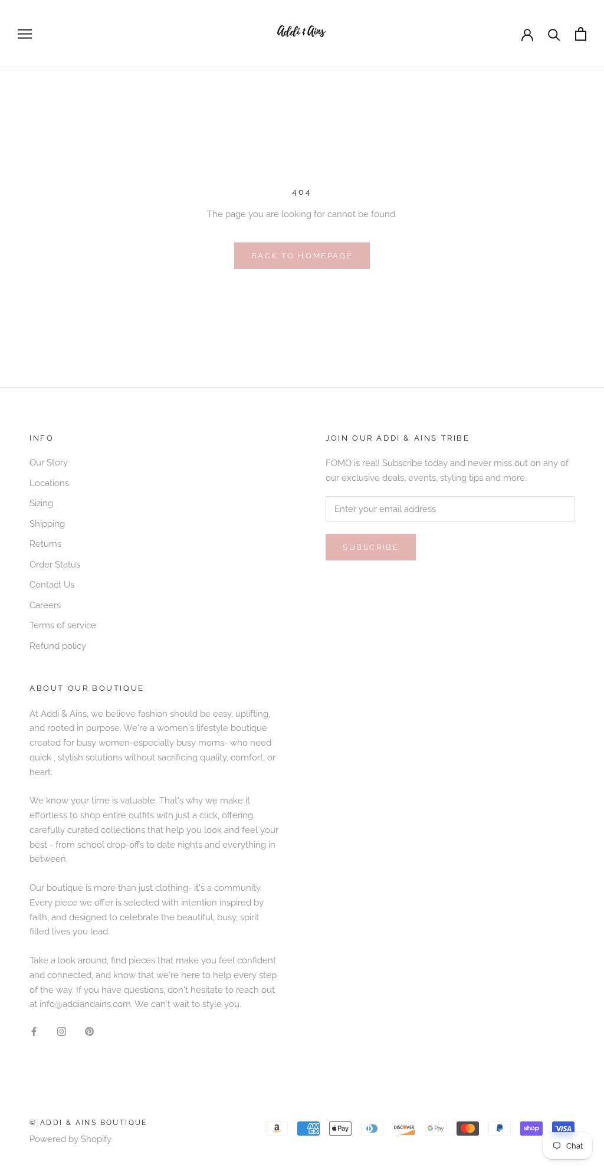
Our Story (48, 462)
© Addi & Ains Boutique (88, 1122)
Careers (45, 605)
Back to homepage (302, 255)
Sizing (41, 503)
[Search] (554, 34)
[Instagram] (61, 1031)
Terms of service (62, 625)
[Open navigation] (25, 34)
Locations (49, 483)
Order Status (54, 564)
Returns (45, 544)
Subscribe (371, 547)
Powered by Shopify (70, 1139)
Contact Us (51, 584)
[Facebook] (33, 1031)
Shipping (47, 524)
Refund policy (57, 646)
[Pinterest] (89, 1031)
